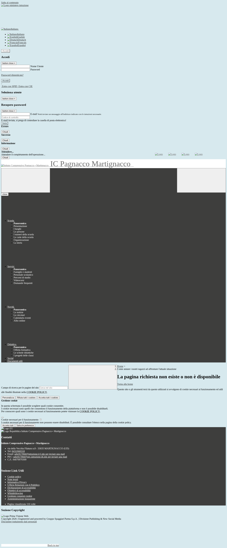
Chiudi (5, 132)
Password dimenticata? (12, 75)
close (4, 194)
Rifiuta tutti (26, 397)
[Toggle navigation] (25, 180)
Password (35, 69)
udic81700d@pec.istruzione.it (40, 456)
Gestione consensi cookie (19, 496)
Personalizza (8, 397)
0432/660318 (18, 451)
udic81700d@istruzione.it (39, 454)
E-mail (33, 114)
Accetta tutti (48, 397)
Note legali (12, 479)
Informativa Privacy (17, 482)
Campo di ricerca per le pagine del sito (20, 387)
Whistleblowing (15, 493)
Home (120, 366)
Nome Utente (37, 66)
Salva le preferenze (25, 425)
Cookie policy (14, 476)
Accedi (5, 51)
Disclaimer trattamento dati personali (19, 521)
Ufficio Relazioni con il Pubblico (23, 485)
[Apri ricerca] (201, 180)
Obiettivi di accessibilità (19, 490)
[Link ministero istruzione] (15, 5)
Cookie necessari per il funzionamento (20, 419)
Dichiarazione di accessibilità (21, 487)
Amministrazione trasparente (21, 498)
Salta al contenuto (10, 2)
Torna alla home (125, 384)
